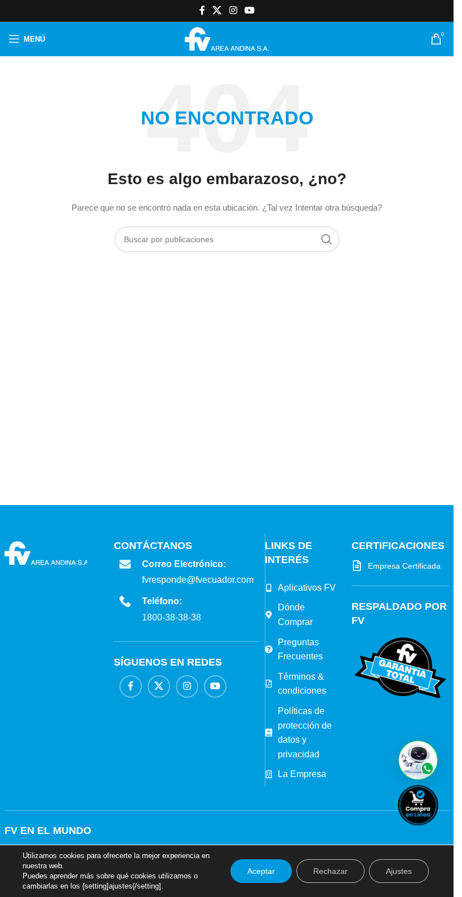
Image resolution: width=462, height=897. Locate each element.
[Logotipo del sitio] (227, 38)
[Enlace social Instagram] (233, 10)
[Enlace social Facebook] (202, 10)
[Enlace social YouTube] (249, 10)
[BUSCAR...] (327, 239)
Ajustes (399, 871)
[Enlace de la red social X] (217, 10)
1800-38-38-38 (171, 617)
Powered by (437, 832)
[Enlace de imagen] (400, 667)
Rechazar (330, 871)
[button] (418, 760)
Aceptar (261, 871)
